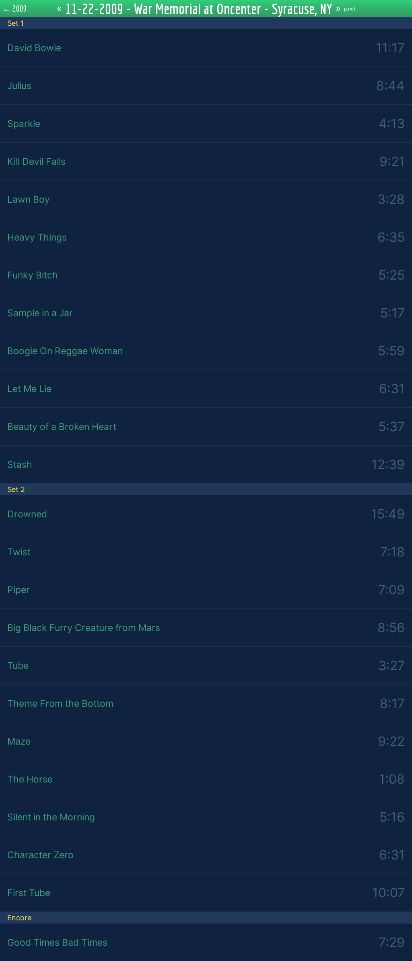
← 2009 (14, 8)
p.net (349, 9)
